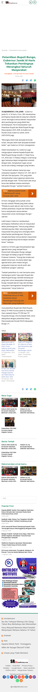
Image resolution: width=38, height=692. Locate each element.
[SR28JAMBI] (11, 2)
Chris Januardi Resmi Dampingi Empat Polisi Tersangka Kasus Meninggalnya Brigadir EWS (19, 527)
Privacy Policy (27, 666)
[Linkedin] (26, 677)
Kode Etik (16, 666)
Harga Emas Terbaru (25, 670)
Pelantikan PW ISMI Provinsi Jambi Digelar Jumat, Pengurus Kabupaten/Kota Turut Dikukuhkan (9, 430)
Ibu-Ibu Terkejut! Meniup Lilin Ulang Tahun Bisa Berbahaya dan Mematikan (19, 622)
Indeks (8, 666)
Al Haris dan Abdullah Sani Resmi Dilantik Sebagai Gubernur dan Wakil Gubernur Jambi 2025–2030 (8, 373)
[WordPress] (15, 677)
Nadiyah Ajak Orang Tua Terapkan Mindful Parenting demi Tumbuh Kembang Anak (17, 520)
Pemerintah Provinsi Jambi (24, 74)
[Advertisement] (19, 27)
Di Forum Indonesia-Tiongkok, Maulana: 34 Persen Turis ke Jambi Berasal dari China (18, 551)
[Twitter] (8, 677)
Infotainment (9, 619)
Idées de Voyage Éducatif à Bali (16, 647)
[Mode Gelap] (31, 2)
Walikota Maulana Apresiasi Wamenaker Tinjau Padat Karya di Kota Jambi (17, 544)
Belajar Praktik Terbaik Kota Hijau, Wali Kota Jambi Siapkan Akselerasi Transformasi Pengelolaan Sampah (18, 535)
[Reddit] (23, 677)
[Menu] (3, 2)
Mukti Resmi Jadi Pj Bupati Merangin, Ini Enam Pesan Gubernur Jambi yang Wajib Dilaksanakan (8, 346)
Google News (16, 668)
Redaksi (6, 668)
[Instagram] (19, 677)
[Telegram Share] (30, 80)
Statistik (7, 636)
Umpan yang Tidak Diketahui (16, 653)
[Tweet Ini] (26, 80)
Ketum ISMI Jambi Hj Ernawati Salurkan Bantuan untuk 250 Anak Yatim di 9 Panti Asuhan (9, 411)
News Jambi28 (29, 668)
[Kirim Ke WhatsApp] (34, 80)
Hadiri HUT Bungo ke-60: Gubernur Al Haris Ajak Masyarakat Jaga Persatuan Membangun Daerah (25, 346)
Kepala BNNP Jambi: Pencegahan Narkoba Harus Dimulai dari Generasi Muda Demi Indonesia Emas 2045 (17, 512)
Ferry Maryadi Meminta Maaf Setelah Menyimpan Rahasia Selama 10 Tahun (18, 628)
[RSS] (21, 680)
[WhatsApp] (17, 680)
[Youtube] (30, 677)
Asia (5, 641)
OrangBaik (8, 74)
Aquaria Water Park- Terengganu (16, 644)
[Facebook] (4, 677)
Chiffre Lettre (10, 670)
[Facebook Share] (22, 80)
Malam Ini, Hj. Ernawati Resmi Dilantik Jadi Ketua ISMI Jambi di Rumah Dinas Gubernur (28, 411)
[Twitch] (34, 677)
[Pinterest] (11, 677)
